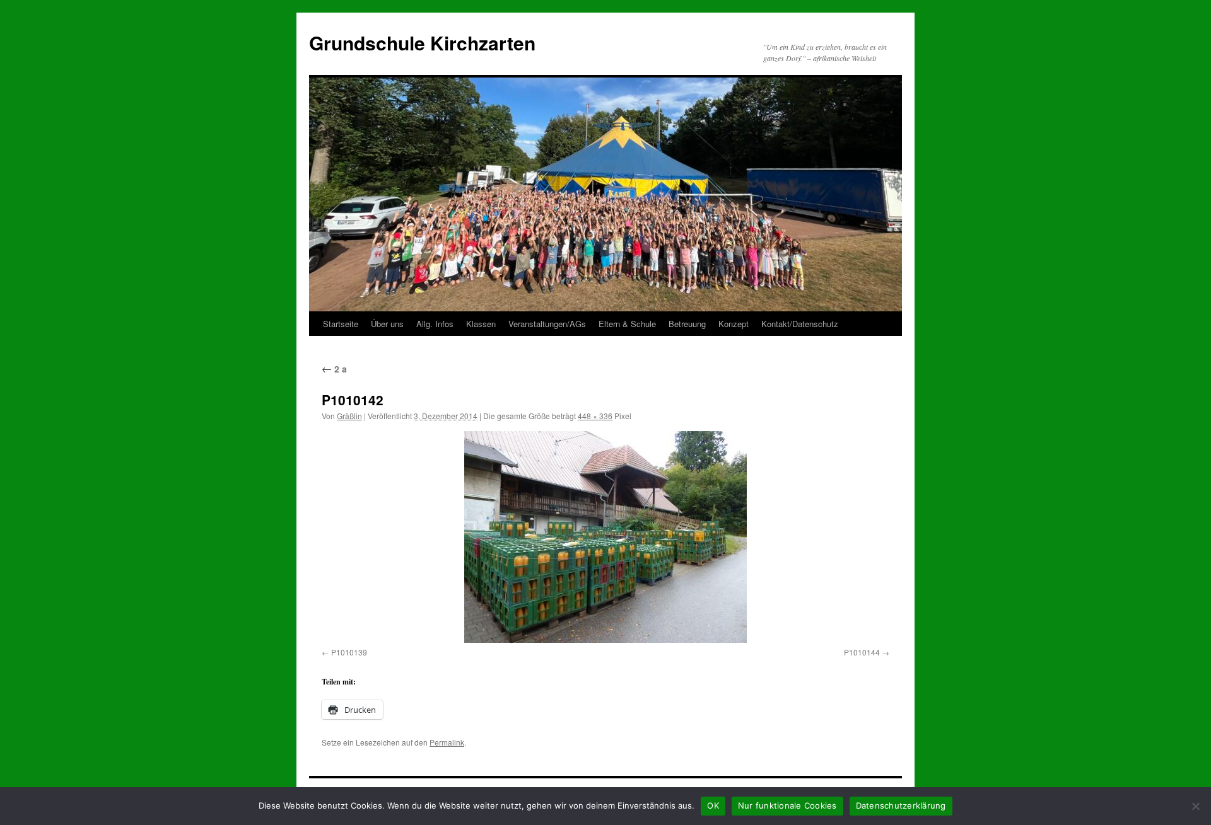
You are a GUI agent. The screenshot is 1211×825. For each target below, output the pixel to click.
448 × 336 (595, 415)
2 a (334, 368)
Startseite (340, 324)
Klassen (481, 324)
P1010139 (349, 652)
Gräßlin (349, 415)
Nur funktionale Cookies (787, 805)
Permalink (447, 742)
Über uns (387, 324)
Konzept (733, 324)
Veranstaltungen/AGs (547, 324)
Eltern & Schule (627, 324)
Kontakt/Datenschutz (799, 324)
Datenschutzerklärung (901, 805)
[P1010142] (605, 537)
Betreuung (687, 324)
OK (713, 805)
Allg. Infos (434, 324)
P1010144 (862, 652)
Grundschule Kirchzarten (422, 42)
